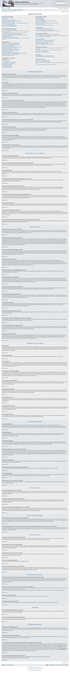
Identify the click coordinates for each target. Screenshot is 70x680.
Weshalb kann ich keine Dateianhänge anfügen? (10, 50)
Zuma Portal (37, 667)
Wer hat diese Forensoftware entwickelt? (42, 60)
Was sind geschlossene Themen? (7, 66)
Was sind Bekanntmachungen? (7, 64)
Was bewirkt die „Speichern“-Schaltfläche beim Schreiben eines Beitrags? (14, 53)
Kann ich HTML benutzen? (6, 60)
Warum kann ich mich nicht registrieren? (8, 19)
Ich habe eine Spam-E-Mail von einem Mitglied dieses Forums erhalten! (47, 30)
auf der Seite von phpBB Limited (48, 629)
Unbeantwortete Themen (5, 11)
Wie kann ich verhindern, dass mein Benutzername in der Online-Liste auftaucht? (15, 30)
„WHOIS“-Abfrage (19, 644)
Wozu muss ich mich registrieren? (7, 17)
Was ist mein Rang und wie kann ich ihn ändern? (10, 37)
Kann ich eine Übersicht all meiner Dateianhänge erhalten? (45, 56)
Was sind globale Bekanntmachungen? (8, 63)
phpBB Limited (23, 189)
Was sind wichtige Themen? (6, 65)
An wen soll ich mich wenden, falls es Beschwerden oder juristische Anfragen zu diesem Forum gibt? (51, 63)
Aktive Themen (12, 11)
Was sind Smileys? (5, 61)
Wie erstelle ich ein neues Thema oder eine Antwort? (10, 42)
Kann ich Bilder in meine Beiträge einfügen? (9, 62)
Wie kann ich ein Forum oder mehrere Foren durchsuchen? (45, 40)
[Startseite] (8, 3)
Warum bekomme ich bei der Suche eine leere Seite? (44, 42)
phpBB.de (31, 189)
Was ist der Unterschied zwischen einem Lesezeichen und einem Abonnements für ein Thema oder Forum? (51, 48)
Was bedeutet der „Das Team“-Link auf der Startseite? (45, 25)
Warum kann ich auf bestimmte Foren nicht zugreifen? (11, 49)
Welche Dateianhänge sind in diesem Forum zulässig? (45, 55)
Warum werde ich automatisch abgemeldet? (9, 25)
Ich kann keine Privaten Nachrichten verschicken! (44, 28)
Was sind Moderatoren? (40, 18)
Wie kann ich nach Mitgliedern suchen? (42, 43)
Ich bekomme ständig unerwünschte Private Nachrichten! (45, 29)
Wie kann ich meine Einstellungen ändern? (9, 29)
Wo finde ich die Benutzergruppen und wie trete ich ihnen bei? (46, 20)
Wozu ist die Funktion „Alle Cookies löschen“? (9, 26)
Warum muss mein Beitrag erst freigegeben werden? (11, 54)
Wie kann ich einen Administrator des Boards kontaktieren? (45, 64)
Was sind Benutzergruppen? (40, 19)
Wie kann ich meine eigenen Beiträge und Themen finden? (45, 44)
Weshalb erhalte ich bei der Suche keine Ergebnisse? (44, 41)
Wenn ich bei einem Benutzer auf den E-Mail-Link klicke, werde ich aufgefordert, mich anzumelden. (16, 39)
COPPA (63, 101)
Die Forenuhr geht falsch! (6, 31)
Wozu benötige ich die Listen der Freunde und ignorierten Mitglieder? (47, 34)
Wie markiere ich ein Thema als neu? (8, 55)
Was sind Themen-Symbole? (7, 67)
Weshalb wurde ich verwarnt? (7, 51)
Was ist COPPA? (5, 18)
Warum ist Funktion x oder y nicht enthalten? (43, 61)
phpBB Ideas (55, 636)
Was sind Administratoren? (40, 17)
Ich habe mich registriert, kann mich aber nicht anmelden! (11, 20)
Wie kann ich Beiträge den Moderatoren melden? (10, 52)
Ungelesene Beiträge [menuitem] (65, 11)
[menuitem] (9, 8)
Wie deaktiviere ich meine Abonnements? (42, 52)
